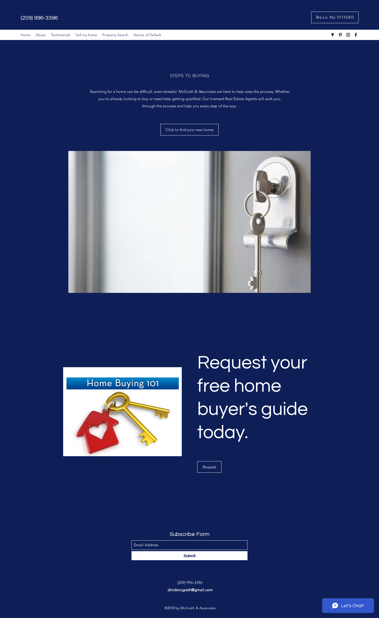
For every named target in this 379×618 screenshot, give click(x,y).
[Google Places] (332, 34)
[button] (335, 17)
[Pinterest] (340, 34)
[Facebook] (355, 34)
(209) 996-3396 (39, 18)
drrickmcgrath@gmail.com (190, 589)
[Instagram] (348, 34)
